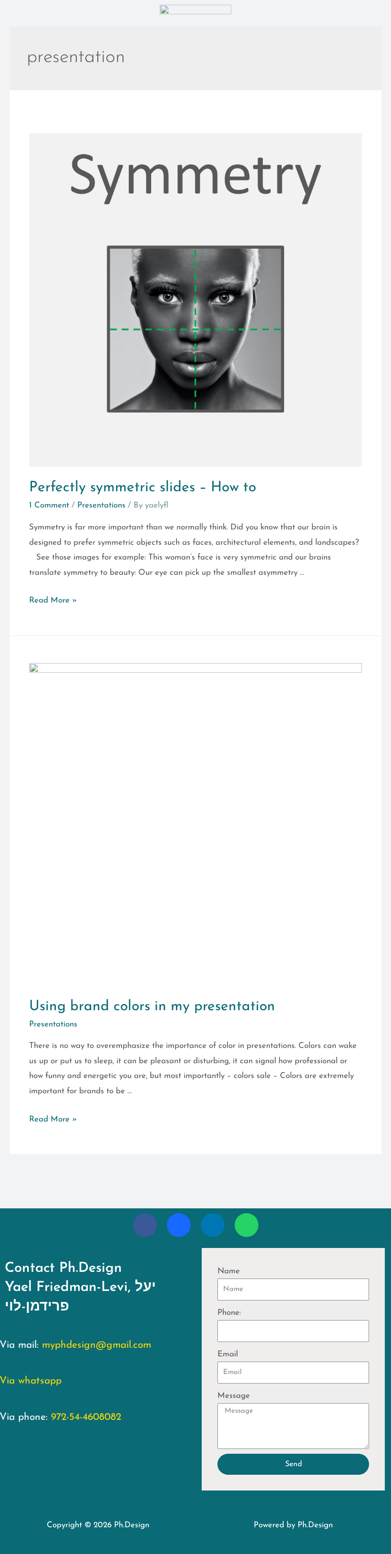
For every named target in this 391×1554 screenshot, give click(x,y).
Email (227, 1354)
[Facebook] (145, 1225)
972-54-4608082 (86, 1417)
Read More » (53, 600)
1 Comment (49, 505)
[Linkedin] (213, 1225)
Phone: (229, 1313)
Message (233, 1396)
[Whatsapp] (246, 1225)
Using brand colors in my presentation (152, 1006)
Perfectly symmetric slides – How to (142, 487)
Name (228, 1271)
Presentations (101, 505)
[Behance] (179, 1225)
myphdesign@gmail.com (96, 1345)
